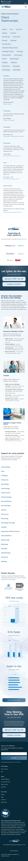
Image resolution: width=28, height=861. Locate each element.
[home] (6, 7)
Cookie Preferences (14, 850)
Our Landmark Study (5, 781)
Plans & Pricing (4, 769)
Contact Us (3, 799)
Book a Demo (4, 802)
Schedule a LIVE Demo (14, 284)
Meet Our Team (4, 784)
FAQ (2, 771)
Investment (3, 787)
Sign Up (2, 794)
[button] (25, 6)
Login (2, 797)
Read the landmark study (14, 700)
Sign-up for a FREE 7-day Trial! (14, 279)
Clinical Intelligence (5, 779)
